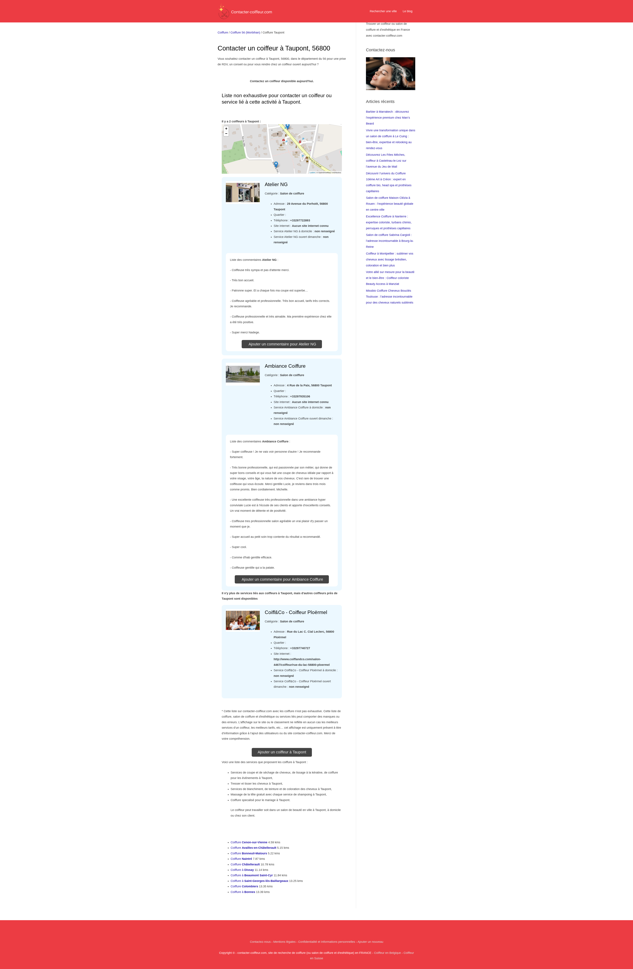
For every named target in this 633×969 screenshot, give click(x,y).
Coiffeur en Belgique (387, 952)
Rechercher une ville (383, 11)
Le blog (407, 11)
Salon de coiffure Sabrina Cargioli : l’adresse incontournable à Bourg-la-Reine (390, 240)
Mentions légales (284, 941)
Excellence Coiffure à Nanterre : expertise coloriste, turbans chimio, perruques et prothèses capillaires (389, 222)
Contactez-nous (260, 941)
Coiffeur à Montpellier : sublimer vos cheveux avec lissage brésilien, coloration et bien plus (389, 259)
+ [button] (226, 129)
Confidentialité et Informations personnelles (326, 941)
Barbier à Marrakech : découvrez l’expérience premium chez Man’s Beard (388, 117)
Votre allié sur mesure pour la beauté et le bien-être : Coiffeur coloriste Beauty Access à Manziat (390, 278)
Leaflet (312, 172)
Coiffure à (242, 870)
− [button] (226, 133)
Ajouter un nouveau (370, 941)
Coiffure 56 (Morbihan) (245, 32)
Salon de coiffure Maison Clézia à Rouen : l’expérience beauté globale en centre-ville (389, 203)
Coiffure (223, 32)
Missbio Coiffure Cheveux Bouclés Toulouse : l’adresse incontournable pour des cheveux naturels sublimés (389, 296)
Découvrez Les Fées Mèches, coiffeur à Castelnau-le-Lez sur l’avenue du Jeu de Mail (386, 160)
